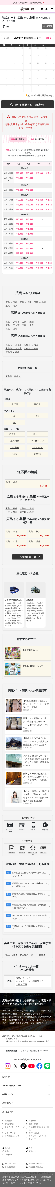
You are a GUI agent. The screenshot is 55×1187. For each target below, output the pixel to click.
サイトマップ (10, 1133)
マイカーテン (37, 441)
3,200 (20, 205)
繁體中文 (8, 1151)
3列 (37, 416)
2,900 (30, 263)
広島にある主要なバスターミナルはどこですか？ (29, 874)
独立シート (14, 434)
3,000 (20, 263)
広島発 (9, 376)
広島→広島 (8, 229)
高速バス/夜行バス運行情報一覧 (27, 3)
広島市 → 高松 (13, 352)
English (7, 1148)
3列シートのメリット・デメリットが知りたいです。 (29, 917)
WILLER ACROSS (36, 1167)
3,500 (20, 200)
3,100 (30, 205)
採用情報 (32, 1121)
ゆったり (37, 434)
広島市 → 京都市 (14, 345)
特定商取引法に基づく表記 (39, 1128)
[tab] (18, 139)
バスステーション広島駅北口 (30, 981)
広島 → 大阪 (26, 302)
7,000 (20, 190)
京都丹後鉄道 (10, 1167)
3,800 (20, 219)
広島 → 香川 (11, 306)
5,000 (20, 248)
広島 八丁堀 (21, 984)
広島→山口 (8, 234)
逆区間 (49, 26)
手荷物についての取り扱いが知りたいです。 (29, 927)
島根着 (17, 376)
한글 (30, 1148)
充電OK (37, 454)
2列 (14, 416)
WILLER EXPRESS (36, 1164)
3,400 (30, 219)
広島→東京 (8, 173)
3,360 (30, 200)
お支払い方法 (28, 818)
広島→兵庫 (8, 209)
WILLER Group (10, 1164)
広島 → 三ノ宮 (13, 325)
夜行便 (37, 404)
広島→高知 (8, 253)
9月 (47, 38)
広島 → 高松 (11, 329)
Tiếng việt (8, 1154)
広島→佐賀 (8, 268)
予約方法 (28, 841)
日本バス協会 (11, 955)
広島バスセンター (24, 978)
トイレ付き (37, 447)
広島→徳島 (8, 243)
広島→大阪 (8, 204)
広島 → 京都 (11, 302)
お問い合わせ (34, 1133)
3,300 (20, 268)
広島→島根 (8, 224)
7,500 (20, 253)
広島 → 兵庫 (40, 302)
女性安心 (14, 447)
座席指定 (14, 441)
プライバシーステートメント (15, 1128)
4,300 (40, 268)
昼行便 (14, 404)
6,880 (30, 173)
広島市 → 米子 (31, 348)
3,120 (40, 205)
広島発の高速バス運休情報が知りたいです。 (29, 895)
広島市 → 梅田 (31, 345)
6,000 (40, 173)
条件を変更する (27, 104)
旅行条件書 (9, 1124)
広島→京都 (8, 200)
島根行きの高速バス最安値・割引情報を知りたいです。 (29, 906)
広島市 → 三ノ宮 (14, 348)
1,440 (20, 224)
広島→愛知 (8, 190)
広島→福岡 (8, 263)
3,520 (40, 209)
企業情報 (8, 1121)
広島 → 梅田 (28, 322)
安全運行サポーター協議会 (33, 955)
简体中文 (32, 1151)
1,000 (20, 229)
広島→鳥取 (8, 219)
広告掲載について (12, 1136)
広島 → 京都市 (13, 322)
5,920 (50, 173)
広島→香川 (8, 248)
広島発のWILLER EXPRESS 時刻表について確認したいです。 (29, 884)
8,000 (20, 173)
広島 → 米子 (28, 325)
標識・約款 (33, 1124)
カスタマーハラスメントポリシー (39, 1137)
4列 (14, 422)
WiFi (15, 454)
